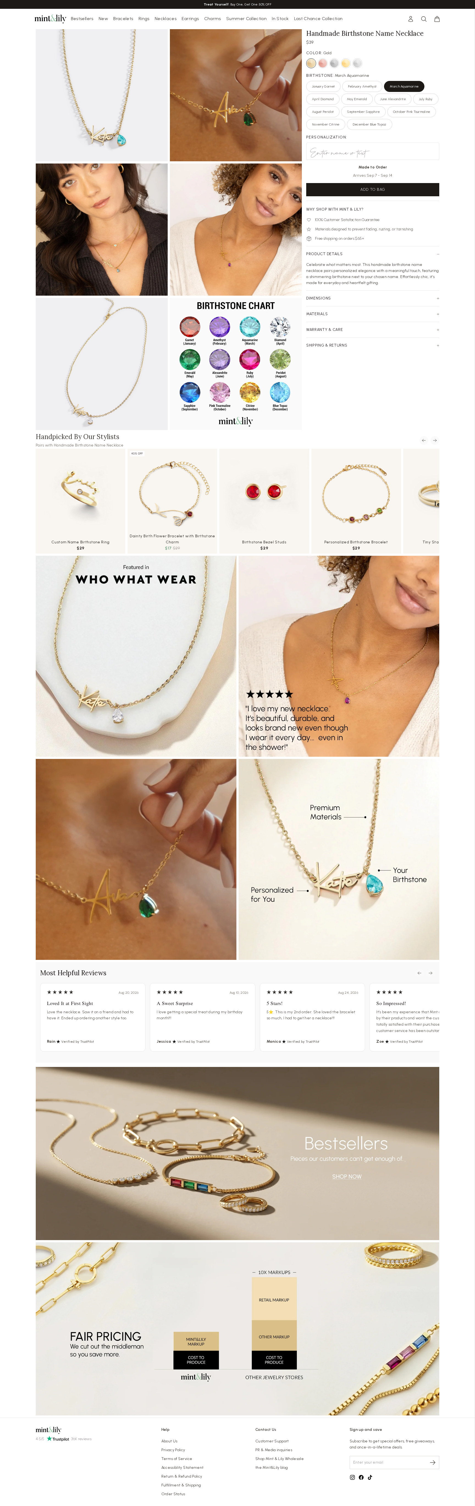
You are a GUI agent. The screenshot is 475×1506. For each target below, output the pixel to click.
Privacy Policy (173, 1450)
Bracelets (123, 18)
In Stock (280, 18)
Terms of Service (176, 1458)
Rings (144, 18)
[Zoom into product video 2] (236, 95)
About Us (169, 1441)
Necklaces (165, 18)
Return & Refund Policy (181, 1476)
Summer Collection (246, 18)
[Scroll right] (434, 440)
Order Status (173, 1494)
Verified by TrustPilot (77, 1042)
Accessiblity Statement (182, 1467)
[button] (437, 19)
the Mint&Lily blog (271, 1467)
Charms (212, 18)
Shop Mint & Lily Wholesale (279, 1458)
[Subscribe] (432, 1462)
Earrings (190, 18)
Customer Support (272, 1441)
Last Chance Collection (318, 18)
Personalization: (326, 137)
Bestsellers (82, 18)
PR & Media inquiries (273, 1450)
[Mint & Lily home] (51, 19)
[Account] (410, 19)
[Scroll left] (423, 440)
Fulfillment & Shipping (181, 1485)
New (103, 18)
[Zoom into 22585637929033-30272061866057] (236, 364)
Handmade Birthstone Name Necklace (89, 445)
